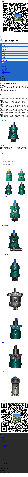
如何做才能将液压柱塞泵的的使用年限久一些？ (9, 161)
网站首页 (3, 43)
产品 (2, 474)
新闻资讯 (3, 55)
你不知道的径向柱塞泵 (4, 71)
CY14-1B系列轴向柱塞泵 (6, 445)
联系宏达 (3, 58)
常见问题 (4, 459)
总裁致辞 (4, 443)
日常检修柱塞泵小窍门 (4, 70)
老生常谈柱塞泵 (3, 73)
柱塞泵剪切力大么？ (4, 66)
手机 (2, 475)
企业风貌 (3, 51)
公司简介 (4, 441)
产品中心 (3, 46)
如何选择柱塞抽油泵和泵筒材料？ (7, 164)
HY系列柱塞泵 (4, 446)
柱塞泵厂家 (3, 154)
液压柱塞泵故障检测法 (4, 68)
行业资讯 (7, 60)
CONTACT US (3, 74)
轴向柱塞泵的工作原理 (4, 67)
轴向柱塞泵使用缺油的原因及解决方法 (8, 165)
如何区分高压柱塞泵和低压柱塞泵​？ (6, 72)
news (2, 65)
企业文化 (4, 442)
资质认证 (3, 53)
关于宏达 (3, 437)
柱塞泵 (2, 153)
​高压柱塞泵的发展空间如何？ (5, 69)
